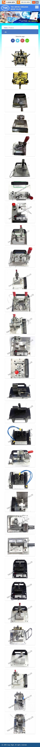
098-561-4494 (25, 2)
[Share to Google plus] (22, 40)
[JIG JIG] (20, 57)
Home (5, 27)
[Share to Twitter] (18, 40)
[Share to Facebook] (13, 40)
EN (37, 2)
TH (33, 2)
